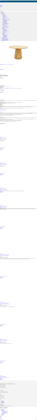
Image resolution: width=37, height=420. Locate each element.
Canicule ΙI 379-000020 (2, 74)
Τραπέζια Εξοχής (4, 21)
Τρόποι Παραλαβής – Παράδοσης (5, 39)
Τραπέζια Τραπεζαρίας (5, 37)
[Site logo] (4, 4)
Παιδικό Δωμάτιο (3, 33)
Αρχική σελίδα (1, 64)
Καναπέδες (3, 26)
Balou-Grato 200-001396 (3, 163)
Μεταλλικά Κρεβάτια (5, 30)
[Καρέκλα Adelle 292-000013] (8, 187)
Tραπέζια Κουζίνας (5, 207)
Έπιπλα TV (3, 14)
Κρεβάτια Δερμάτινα (5, 29)
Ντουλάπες (4, 15)
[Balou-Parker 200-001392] (8, 136)
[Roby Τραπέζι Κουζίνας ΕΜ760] (7, 338)
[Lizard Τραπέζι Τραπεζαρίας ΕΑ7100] (7, 290)
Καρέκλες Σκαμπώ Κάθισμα (5, 377)
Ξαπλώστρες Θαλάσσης (5, 20)
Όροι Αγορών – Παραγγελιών (4, 38)
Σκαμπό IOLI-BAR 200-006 (3, 376)
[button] (2, 174)
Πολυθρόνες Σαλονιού (5, 25)
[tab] (2, 89)
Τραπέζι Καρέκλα (3, 34)
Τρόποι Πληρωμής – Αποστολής (5, 411)
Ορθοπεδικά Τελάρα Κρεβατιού (6, 31)
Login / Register (2, 415)
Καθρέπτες (4, 32)
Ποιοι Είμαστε (2, 401)
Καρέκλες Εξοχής (4, 19)
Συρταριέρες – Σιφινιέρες (5, 16)
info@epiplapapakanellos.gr (3, 387)
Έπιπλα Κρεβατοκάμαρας (4, 22)
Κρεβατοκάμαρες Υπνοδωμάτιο (6, 23)
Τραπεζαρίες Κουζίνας (5, 164)
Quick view (1, 149)
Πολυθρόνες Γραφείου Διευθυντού (6, 18)
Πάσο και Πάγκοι (4, 35)
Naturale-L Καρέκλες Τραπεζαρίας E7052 (4, 254)
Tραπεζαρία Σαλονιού (8, 64)
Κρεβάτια (3, 28)
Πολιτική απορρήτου (4, 413)
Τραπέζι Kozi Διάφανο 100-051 (3, 206)
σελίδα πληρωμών (11, 115)
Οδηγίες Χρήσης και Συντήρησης (5, 40)
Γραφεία (4, 17)
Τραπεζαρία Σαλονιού (5, 36)
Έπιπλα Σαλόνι (3, 24)
